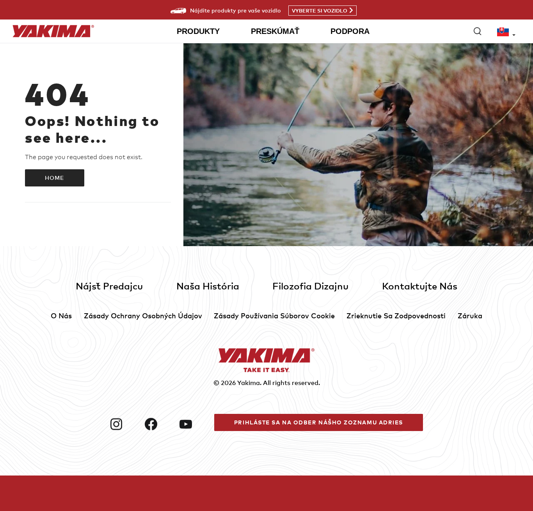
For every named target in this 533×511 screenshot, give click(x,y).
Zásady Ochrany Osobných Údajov (143, 315)
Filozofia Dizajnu (310, 285)
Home (54, 177)
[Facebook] (159, 424)
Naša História (207, 285)
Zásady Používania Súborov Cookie (274, 315)
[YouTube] (193, 424)
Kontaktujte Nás (419, 285)
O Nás (61, 315)
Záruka (470, 315)
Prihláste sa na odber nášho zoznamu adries (318, 422)
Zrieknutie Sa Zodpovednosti (396, 315)
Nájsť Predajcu (109, 285)
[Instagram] (124, 424)
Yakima (248, 383)
